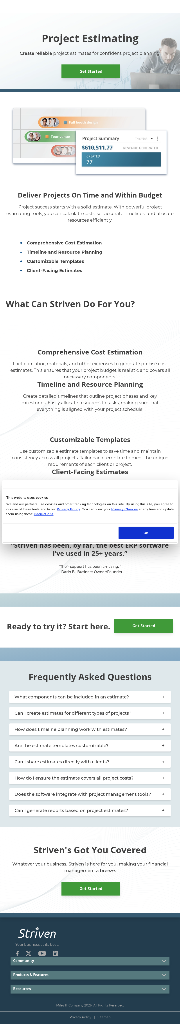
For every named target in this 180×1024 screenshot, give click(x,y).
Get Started (90, 71)
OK (146, 532)
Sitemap (103, 1017)
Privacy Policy (80, 1017)
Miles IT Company (69, 1005)
